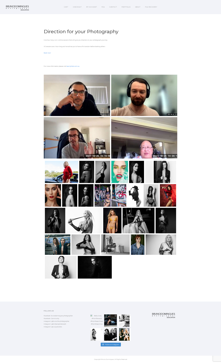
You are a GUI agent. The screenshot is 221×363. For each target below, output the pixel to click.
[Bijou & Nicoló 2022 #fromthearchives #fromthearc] (110, 334)
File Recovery (151, 7)
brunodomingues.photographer (62, 316)
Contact (113, 7)
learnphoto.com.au (73, 66)
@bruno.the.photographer (60, 321)
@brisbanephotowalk (58, 324)
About (138, 7)
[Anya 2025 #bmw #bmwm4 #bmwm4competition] (110, 320)
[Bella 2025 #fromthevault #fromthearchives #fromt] (96, 320)
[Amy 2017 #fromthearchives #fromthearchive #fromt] (124, 320)
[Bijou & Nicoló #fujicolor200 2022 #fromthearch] (124, 334)
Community (55, 318)
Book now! (47, 53)
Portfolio (126, 7)
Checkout (77, 7)
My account (91, 7)
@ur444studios (56, 327)
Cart (66, 7)
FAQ (103, 7)
